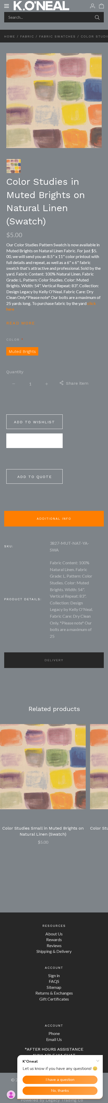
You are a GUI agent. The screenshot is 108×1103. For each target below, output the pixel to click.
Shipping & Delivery (54, 951)
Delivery (54, 660)
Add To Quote (34, 477)
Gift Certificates (54, 998)
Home (9, 36)
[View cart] (101, 6)
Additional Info (54, 518)
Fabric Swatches (57, 36)
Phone (54, 1033)
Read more (20, 323)
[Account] (92, 6)
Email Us (54, 1039)
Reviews (54, 945)
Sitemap (54, 987)
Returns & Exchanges (54, 992)
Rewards (54, 939)
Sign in (54, 975)
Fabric (27, 36)
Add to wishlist (34, 422)
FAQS (54, 981)
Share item (77, 383)
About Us (54, 933)
